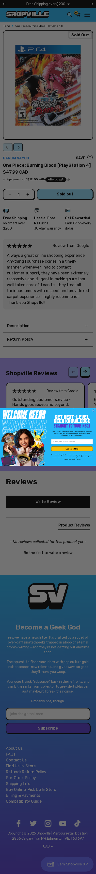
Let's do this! (72, 449)
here (78, 459)
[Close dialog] (94, 410)
